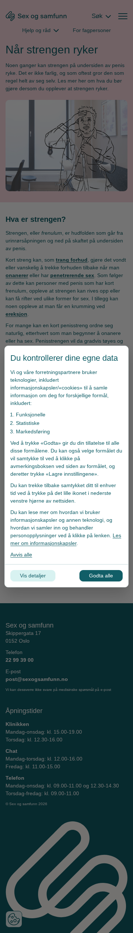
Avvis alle (21, 555)
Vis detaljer (33, 576)
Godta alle (101, 576)
